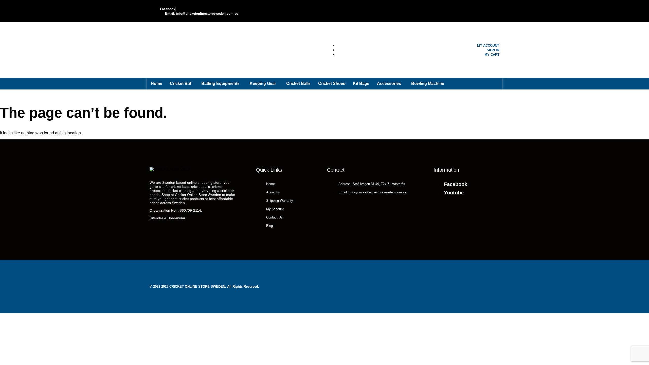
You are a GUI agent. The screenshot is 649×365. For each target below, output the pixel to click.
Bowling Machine (427, 83)
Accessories (389, 83)
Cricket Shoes (331, 83)
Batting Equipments (220, 83)
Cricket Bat (180, 83)
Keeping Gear (263, 83)
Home (156, 83)
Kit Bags (361, 83)
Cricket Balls (298, 83)
